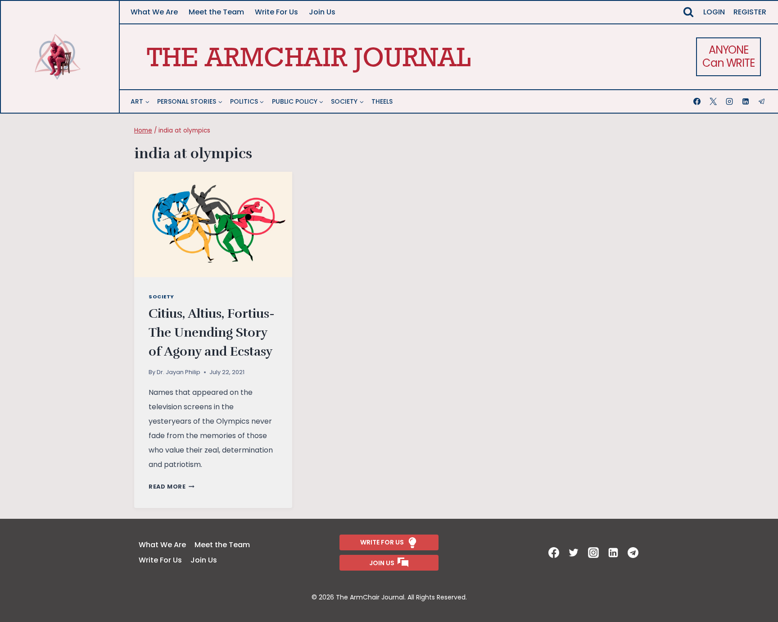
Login (714, 12)
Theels (382, 101)
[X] (714, 101)
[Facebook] (698, 101)
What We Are (154, 12)
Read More (171, 486)
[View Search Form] (688, 12)
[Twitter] (574, 552)
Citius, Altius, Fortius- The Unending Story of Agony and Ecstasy (212, 332)
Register (749, 12)
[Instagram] (730, 101)
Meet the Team (216, 12)
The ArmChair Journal (308, 57)
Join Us (322, 12)
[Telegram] (763, 101)
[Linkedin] (746, 101)
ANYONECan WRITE (728, 56)
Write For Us (276, 12)
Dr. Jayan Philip (178, 372)
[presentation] (213, 224)
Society (161, 296)
